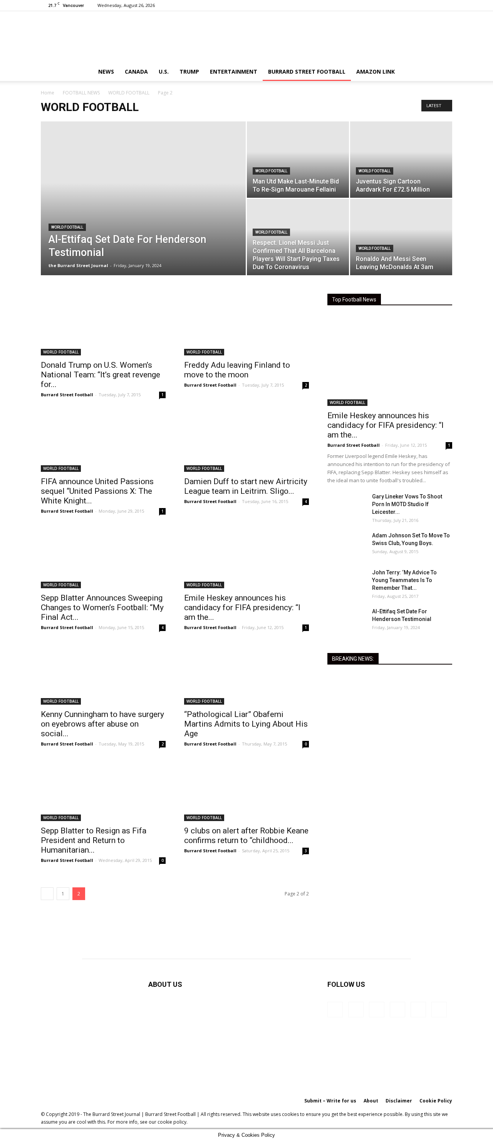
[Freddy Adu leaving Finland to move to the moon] (246, 324)
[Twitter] (433, 5)
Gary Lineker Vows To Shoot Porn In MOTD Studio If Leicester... (407, 504)
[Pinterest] (408, 5)
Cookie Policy (435, 1100)
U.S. (164, 71)
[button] (443, 72)
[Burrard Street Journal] (246, 36)
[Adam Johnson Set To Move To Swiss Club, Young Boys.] (346, 545)
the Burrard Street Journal (78, 265)
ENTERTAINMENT (233, 71)
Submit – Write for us (330, 1100)
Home (47, 92)
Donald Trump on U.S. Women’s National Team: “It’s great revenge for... (100, 374)
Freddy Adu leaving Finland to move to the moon (237, 369)
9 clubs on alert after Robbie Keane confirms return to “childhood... (246, 835)
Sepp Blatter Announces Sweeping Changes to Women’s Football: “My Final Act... (102, 607)
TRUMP (189, 71)
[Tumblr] (421, 5)
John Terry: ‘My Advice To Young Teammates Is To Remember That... (404, 580)
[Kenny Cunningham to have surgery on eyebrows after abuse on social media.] (103, 674)
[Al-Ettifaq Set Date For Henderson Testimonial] (143, 210)
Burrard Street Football (306, 71)
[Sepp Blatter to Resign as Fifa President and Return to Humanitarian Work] (103, 790)
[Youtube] (446, 5)
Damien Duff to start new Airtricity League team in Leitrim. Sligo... (245, 486)
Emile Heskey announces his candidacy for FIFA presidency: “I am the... (242, 607)
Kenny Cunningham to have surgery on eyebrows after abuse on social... (102, 724)
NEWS (106, 71)
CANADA (136, 71)
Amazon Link (375, 71)
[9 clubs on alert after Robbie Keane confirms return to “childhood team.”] (246, 790)
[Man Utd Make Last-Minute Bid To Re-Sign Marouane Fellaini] (298, 159)
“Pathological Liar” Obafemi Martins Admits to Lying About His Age (246, 724)
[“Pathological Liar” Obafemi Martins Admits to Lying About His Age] (246, 674)
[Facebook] (383, 5)
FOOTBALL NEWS (81, 92)
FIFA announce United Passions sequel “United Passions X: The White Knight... (97, 491)
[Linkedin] (395, 5)
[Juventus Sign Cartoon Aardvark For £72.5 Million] (401, 159)
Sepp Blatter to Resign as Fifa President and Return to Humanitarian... (93, 840)
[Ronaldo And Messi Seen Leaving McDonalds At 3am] (401, 237)
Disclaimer (399, 1100)
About (371, 1100)
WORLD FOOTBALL (128, 92)
